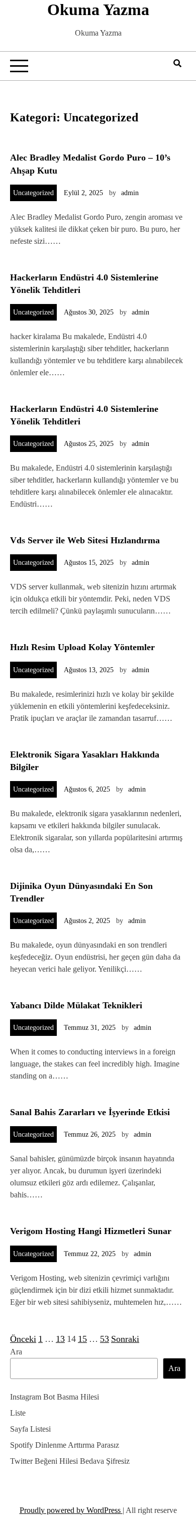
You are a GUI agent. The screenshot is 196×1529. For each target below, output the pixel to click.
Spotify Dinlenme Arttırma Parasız (64, 1445)
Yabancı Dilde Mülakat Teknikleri (76, 1005)
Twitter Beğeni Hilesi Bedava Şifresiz (70, 1461)
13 (60, 1339)
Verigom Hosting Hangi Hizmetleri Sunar (90, 1231)
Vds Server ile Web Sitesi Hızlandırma (85, 540)
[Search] (177, 63)
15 (82, 1339)
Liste (18, 1413)
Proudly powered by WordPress (71, 1510)
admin (130, 193)
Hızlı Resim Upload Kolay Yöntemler (82, 647)
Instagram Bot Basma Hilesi (54, 1397)
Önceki (23, 1339)
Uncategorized (33, 193)
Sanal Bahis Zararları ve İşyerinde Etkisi (90, 1112)
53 (104, 1339)
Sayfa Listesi (30, 1429)
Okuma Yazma (98, 10)
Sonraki (125, 1339)
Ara (16, 1351)
